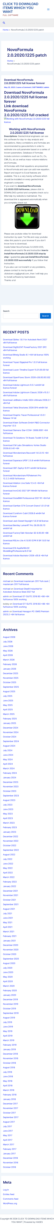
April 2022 (8, 872)
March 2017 (8, 1144)
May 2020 (8, 977)
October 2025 (9, 682)
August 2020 (9, 963)
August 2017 (9, 1122)
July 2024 (7, 750)
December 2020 (10, 945)
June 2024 (8, 755)
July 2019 (7, 1022)
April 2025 (8, 709)
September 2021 (11, 904)
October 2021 (9, 900)
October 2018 (9, 1063)
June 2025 (8, 700)
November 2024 (10, 732)
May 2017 (7, 1135)
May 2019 (7, 1031)
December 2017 (10, 1103)
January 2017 (9, 1153)
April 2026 (8, 655)
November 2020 (10, 949)
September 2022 (11, 850)
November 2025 (10, 678)
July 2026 (7, 641)
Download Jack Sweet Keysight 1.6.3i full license (25, 521)
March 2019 (8, 1040)
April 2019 (7, 1036)
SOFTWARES (37, 87)
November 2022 (10, 841)
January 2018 (9, 1099)
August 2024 (9, 746)
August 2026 (9, 637)
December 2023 (10, 782)
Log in (6, 1190)
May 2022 (8, 868)
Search (6, 311)
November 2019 (10, 1004)
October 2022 (9, 845)
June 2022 (8, 863)
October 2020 (9, 954)
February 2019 (9, 1045)
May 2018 (7, 1081)
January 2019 (9, 1049)
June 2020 (8, 972)
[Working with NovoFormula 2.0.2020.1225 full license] (27, 120)
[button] (4, 23)
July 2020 (7, 968)
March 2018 (8, 1090)
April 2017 (7, 1140)
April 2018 (7, 1085)
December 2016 (10, 1158)
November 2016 (10, 1162)
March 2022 (9, 877)
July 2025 (7, 696)
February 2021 (9, 936)
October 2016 (9, 1167)
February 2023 (10, 827)
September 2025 (11, 687)
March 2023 (9, 823)
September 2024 (11, 741)
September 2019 (11, 1013)
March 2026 (9, 660)
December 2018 (10, 1054)
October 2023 (9, 791)
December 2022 (10, 836)
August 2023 (9, 800)
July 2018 (7, 1072)
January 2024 (9, 777)
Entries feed (8, 1194)
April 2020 (8, 981)
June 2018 (8, 1076)
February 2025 (10, 718)
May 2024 (8, 759)
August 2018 (9, 1067)
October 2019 (9, 1008)
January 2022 (9, 886)
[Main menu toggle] (48, 9)
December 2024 (10, 728)
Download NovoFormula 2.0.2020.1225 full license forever (24, 81)
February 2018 (9, 1094)
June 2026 (8, 646)
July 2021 (7, 913)
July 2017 (7, 1126)
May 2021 (7, 922)
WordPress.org (10, 1203)
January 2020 (9, 995)
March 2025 (9, 714)
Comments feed (10, 1199)
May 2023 (8, 814)
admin (6, 596)
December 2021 (10, 891)
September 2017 (10, 1117)
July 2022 (7, 859)
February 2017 (9, 1149)
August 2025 (9, 691)
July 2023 (7, 805)
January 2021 (9, 940)
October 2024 (9, 737)
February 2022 (10, 882)
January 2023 (9, 832)
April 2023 (8, 818)
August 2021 (9, 909)
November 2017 (10, 1108)
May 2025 (8, 705)
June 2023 (8, 809)
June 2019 (8, 1026)
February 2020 (10, 990)
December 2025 (10, 673)
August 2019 (9, 1017)
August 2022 (9, 854)
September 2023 (11, 795)
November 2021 (10, 895)
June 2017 (8, 1131)
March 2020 (9, 986)
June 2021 (8, 918)
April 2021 (7, 927)
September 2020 (11, 959)
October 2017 (9, 1113)
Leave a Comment (23, 87)
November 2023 (10, 786)
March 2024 (9, 768)
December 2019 (10, 999)
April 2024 (8, 764)
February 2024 (10, 773)
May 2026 (8, 651)
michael (6, 581)
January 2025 (9, 723)
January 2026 (9, 669)
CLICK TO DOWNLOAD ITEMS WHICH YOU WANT (20, 8)
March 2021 (8, 931)
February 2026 (10, 664)
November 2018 (10, 1058)
